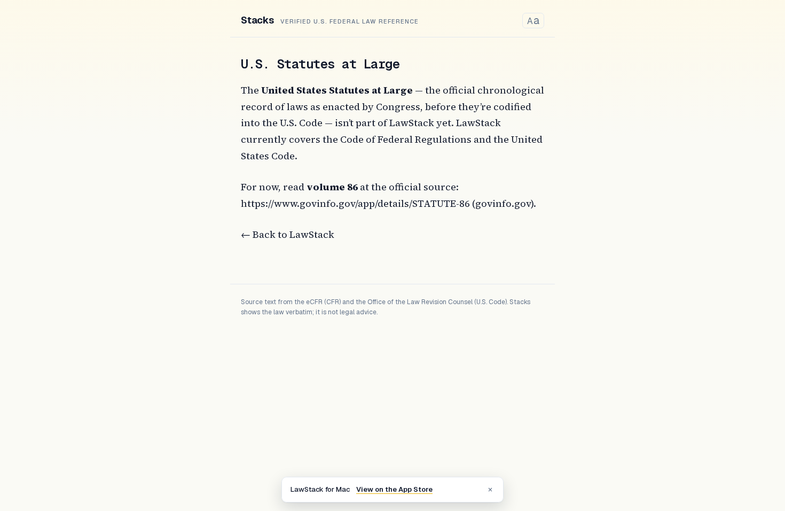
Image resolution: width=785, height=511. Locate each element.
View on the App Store (394, 489)
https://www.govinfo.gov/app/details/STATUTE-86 (355, 203)
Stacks (257, 20)
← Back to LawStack (287, 234)
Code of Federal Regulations (406, 139)
